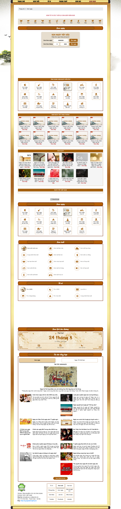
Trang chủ (21, 1)
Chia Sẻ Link (55, 199)
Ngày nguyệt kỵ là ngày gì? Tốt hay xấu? (39, 180)
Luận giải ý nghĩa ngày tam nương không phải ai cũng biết (82, 181)
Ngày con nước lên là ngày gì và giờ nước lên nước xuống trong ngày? (25, 165)
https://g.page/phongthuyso (29, 500)
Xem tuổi (36, 1)
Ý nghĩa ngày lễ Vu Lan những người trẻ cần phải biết (53, 180)
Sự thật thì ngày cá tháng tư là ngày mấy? (82, 164)
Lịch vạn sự (82, 347)
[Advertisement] (60, 64)
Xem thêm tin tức (60, 478)
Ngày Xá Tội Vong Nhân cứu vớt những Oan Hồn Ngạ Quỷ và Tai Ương (39, 165)
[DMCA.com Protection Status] (22, 487)
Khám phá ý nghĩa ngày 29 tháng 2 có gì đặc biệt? (46, 444)
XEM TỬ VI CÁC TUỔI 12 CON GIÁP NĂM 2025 (60, 15)
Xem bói (78, 1)
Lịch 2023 (38, 347)
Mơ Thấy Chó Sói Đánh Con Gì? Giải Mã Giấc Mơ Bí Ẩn (67, 164)
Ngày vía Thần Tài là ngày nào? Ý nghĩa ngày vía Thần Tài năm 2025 (96, 165)
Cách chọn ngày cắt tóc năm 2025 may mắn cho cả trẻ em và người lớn (53, 165)
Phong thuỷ (63, 1)
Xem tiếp (25, 128)
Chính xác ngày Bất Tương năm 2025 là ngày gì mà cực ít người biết (46, 429)
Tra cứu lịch (60, 347)
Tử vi (49, 1)
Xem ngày (92, 1)
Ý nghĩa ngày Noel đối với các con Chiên (68, 179)
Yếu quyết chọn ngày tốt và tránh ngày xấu (85, 463)
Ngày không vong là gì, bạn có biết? (24, 179)
